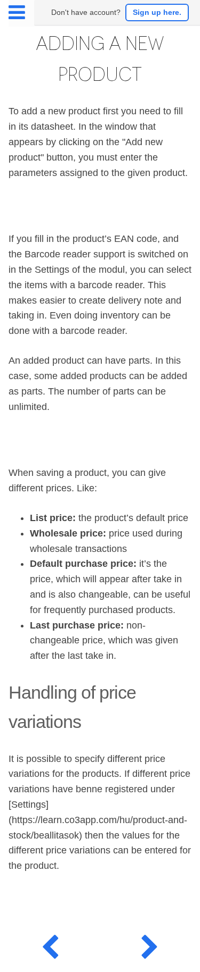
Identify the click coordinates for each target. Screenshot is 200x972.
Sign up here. (157, 12)
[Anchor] (90, 720)
